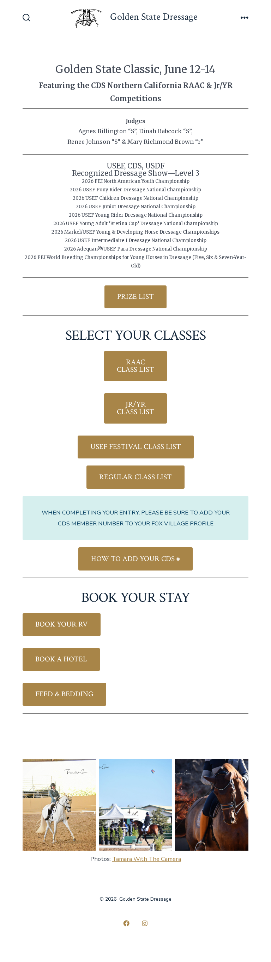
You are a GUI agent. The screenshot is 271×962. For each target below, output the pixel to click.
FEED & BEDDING (64, 694)
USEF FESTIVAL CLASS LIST (135, 446)
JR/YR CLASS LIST (135, 408)
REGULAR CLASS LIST (135, 477)
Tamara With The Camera (146, 859)
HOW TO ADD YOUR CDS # (135, 558)
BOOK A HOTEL (61, 659)
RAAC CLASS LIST (135, 365)
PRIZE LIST (135, 296)
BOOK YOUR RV (61, 624)
